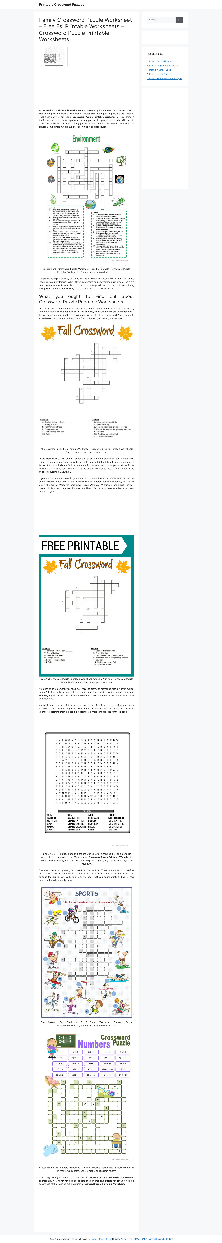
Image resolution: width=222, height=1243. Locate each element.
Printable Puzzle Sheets (159, 61)
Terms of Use (134, 1239)
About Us (93, 1239)
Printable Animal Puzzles (160, 70)
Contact (169, 1239)
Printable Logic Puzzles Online (162, 65)
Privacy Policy (119, 1239)
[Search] (179, 20)
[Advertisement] (86, 89)
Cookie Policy (105, 1239)
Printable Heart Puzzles (159, 74)
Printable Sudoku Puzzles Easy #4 (164, 78)
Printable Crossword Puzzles (61, 4)
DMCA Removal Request (153, 1239)
